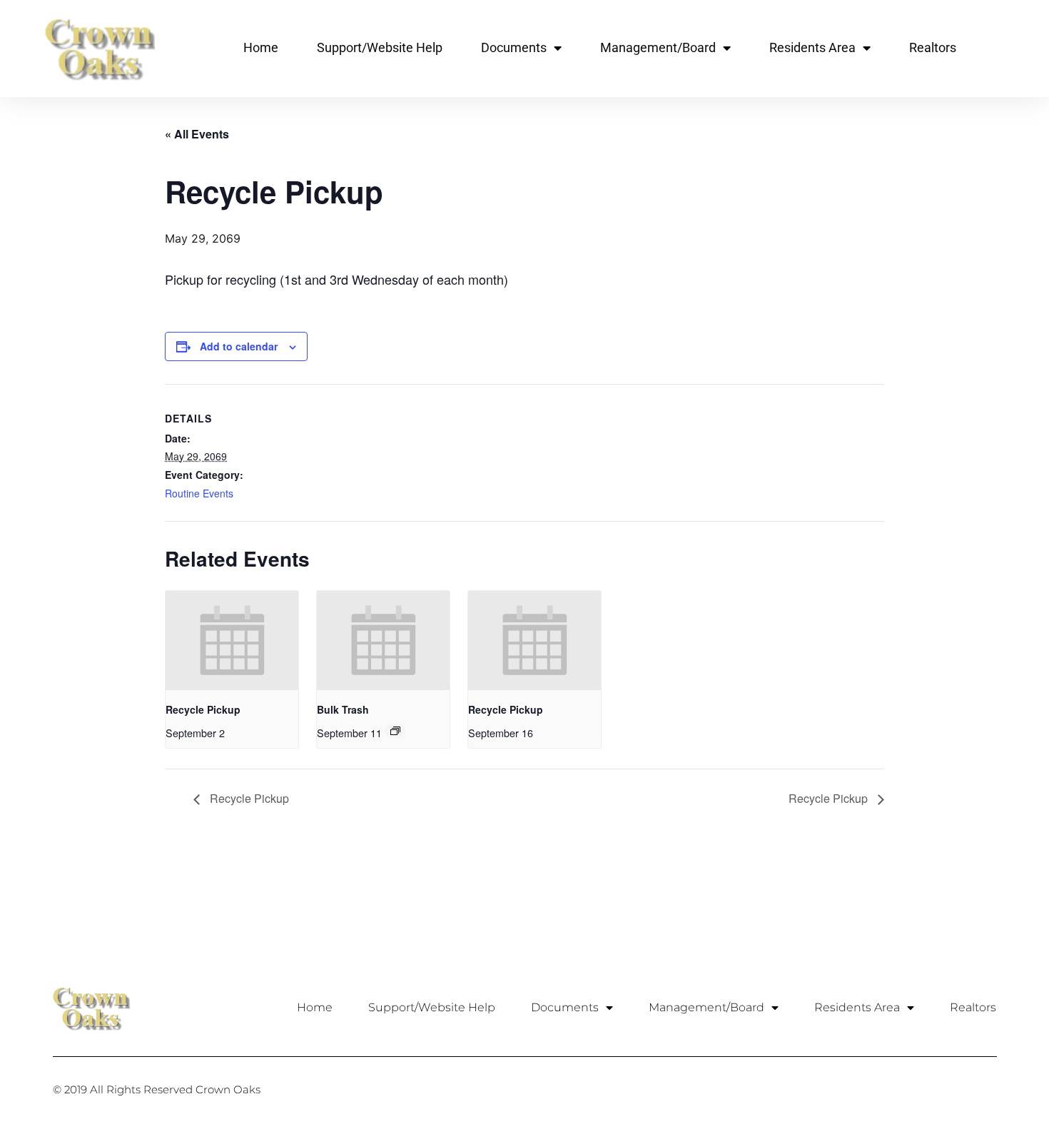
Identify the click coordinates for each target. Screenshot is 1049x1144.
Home (260, 47)
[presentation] (232, 640)
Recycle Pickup (203, 709)
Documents (514, 47)
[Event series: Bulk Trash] (395, 731)
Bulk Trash (343, 709)
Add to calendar (239, 346)
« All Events (197, 134)
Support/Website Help (379, 47)
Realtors (932, 47)
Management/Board (658, 47)
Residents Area (812, 47)
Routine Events (199, 493)
